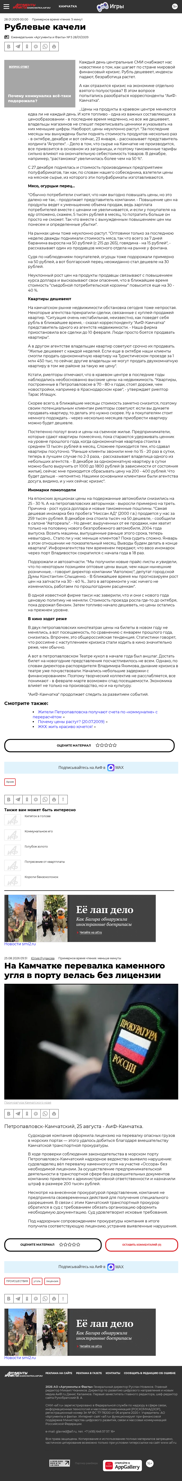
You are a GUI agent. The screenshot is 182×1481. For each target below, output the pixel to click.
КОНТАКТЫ (113, 1373)
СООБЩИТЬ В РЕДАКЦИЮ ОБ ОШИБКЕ (150, 1373)
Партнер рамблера (86, 1463)
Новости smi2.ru (20, 944)
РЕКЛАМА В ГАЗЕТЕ (89, 1373)
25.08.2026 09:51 (15, 958)
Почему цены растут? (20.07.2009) (71, 721)
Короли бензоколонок (41, 877)
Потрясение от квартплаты (45, 862)
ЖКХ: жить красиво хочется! (65, 726)
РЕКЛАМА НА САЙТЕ (59, 1373)
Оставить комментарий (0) (141, 1244)
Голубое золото (36, 846)
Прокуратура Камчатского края (27, 1102)
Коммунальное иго (39, 831)
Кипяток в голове (37, 816)
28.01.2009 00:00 (16, 19)
